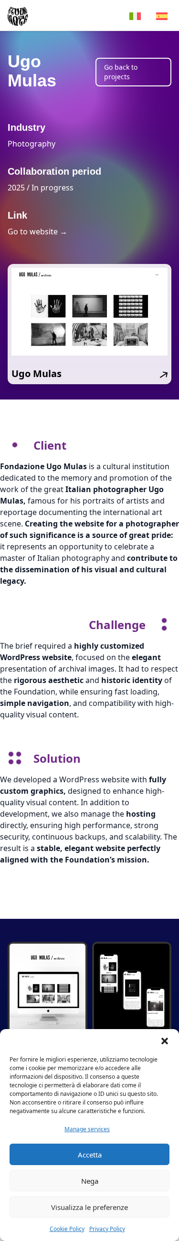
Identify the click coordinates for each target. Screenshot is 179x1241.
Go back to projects (120, 72)
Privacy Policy (107, 1229)
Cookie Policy (67, 1229)
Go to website (37, 231)
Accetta (90, 1154)
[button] (164, 1041)
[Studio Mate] (18, 15)
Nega (89, 1181)
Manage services (87, 1129)
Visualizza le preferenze (89, 1207)
